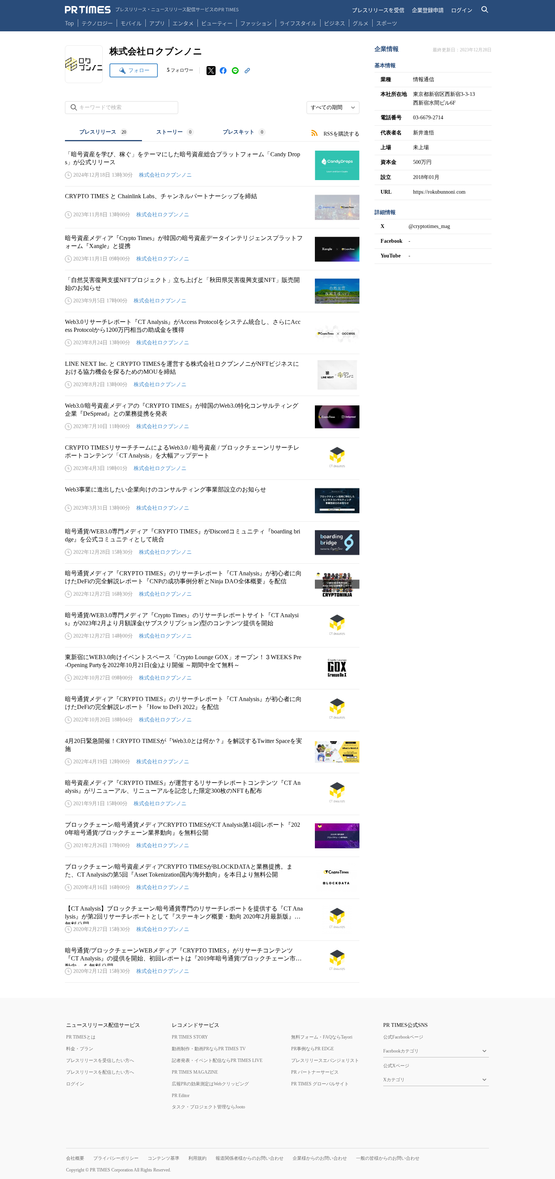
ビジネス (334, 23)
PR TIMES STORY (190, 1037)
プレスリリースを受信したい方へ (100, 1060)
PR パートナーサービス (315, 1072)
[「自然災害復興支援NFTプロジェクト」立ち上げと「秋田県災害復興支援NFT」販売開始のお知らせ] (212, 291)
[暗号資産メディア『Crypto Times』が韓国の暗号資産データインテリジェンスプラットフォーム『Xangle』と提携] (212, 249)
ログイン (461, 10)
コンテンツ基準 (163, 1158)
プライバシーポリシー (116, 1158)
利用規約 (197, 1158)
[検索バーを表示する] (485, 10)
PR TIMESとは (81, 1037)
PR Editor (181, 1095)
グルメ (360, 23)
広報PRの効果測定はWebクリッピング (210, 1084)
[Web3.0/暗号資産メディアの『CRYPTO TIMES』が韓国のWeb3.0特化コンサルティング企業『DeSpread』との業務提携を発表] (212, 417)
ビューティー (217, 23)
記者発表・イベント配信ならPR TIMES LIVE (217, 1060)
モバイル (131, 23)
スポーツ (386, 23)
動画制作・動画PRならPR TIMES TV (209, 1048)
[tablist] (172, 132)
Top (69, 23)
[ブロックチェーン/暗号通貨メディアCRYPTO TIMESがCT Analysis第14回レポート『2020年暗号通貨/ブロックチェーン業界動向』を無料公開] (212, 836)
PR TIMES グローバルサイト (320, 1084)
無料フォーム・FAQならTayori (321, 1037)
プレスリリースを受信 (378, 10)
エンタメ (183, 23)
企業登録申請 (428, 10)
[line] (235, 70)
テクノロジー (97, 23)
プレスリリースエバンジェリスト (325, 1060)
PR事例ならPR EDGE (312, 1048)
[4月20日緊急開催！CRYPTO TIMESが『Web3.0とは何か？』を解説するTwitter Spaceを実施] (212, 752)
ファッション (256, 23)
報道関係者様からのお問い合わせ (250, 1158)
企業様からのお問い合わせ (320, 1158)
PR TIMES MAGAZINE (195, 1072)
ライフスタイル (297, 23)
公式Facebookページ (403, 1037)
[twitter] (211, 70)
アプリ (157, 23)
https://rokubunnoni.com (439, 192)
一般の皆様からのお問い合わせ (387, 1158)
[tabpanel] (212, 562)
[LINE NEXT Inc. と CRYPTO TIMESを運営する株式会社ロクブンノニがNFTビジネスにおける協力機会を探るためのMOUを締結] (212, 375)
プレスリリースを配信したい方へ (100, 1072)
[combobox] (333, 107)
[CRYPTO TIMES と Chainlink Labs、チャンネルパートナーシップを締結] (212, 207)
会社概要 (75, 1158)
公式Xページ (396, 1065)
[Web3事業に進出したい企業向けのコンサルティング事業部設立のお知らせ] (212, 500)
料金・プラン (79, 1048)
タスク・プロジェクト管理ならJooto (208, 1107)
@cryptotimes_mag (429, 226)
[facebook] (223, 70)
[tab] (103, 132)
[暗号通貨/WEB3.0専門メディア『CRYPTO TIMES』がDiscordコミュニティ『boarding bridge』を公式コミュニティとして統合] (212, 542)
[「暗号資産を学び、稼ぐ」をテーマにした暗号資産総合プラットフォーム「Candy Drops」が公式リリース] (212, 165)
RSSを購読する (341, 134)
